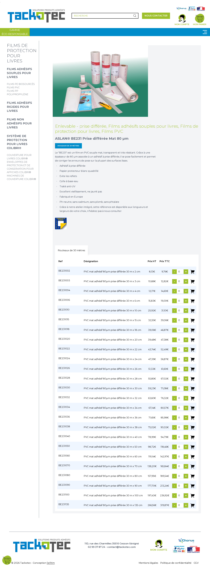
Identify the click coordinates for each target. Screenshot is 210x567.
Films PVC (13, 87)
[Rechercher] (134, 16)
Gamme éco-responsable (15, 32)
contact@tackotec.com (121, 547)
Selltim (51, 563)
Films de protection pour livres (22, 53)
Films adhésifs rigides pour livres (19, 107)
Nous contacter (156, 15)
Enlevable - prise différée (80, 126)
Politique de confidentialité (175, 563)
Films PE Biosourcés (21, 84)
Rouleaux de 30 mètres (68, 146)
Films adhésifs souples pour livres (19, 73)
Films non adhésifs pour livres (19, 123)
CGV (196, 563)
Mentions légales (148, 563)
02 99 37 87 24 (96, 547)
